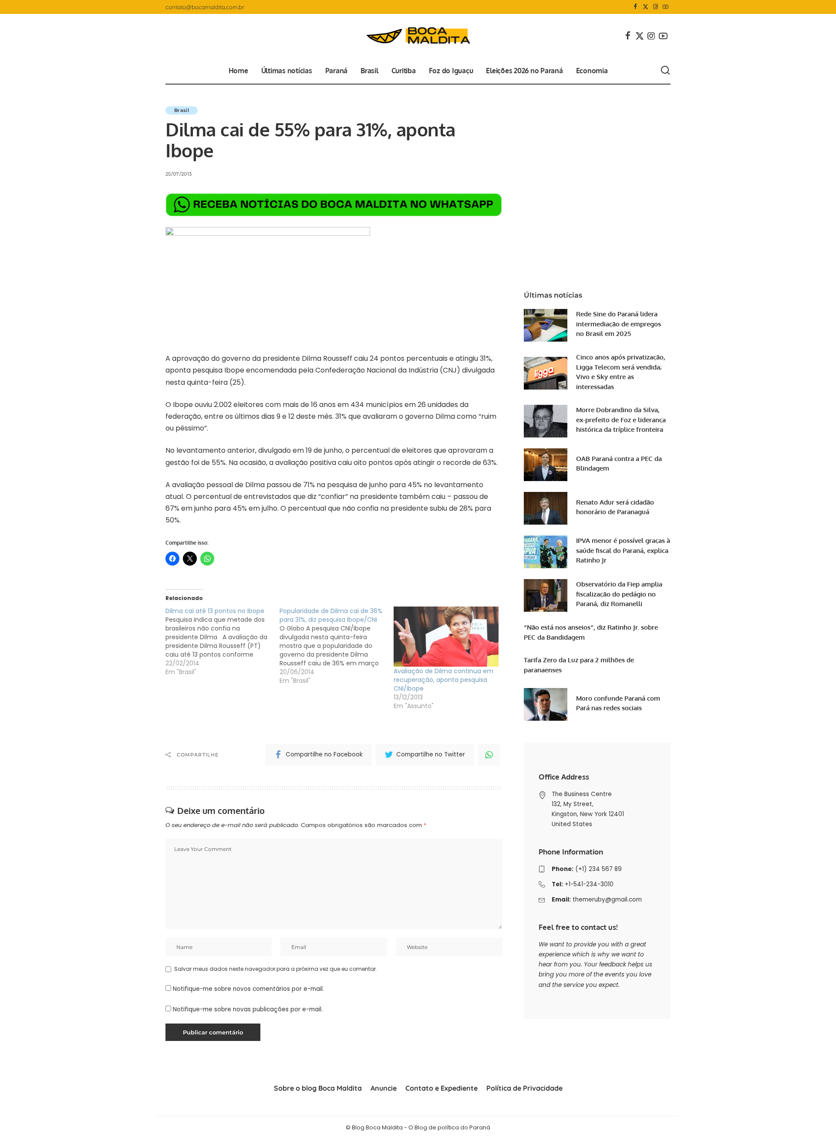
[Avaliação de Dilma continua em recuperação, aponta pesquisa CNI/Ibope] (446, 637)
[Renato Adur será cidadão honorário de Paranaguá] (545, 508)
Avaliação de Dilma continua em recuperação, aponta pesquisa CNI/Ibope (443, 680)
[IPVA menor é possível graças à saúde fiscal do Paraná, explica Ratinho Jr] (545, 552)
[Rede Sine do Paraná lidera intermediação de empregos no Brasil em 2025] (545, 325)
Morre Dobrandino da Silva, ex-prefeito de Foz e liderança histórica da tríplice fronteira (621, 420)
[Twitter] (645, 7)
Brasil (181, 110)
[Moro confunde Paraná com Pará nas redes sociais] (545, 704)
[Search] (665, 71)
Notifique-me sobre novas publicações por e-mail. (248, 1009)
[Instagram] (656, 7)
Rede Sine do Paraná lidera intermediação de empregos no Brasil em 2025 (618, 324)
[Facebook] (635, 7)
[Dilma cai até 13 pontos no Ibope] (222, 641)
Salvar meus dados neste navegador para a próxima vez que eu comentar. (275, 969)
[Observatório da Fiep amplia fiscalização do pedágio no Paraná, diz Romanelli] (545, 595)
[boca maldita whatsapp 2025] (333, 205)
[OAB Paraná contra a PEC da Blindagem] (545, 464)
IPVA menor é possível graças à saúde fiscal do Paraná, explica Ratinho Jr (623, 550)
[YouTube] (666, 7)
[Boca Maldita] (418, 36)
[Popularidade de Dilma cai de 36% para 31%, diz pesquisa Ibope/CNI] (337, 646)
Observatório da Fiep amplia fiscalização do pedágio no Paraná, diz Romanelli (619, 594)
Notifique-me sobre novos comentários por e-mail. (248, 989)
